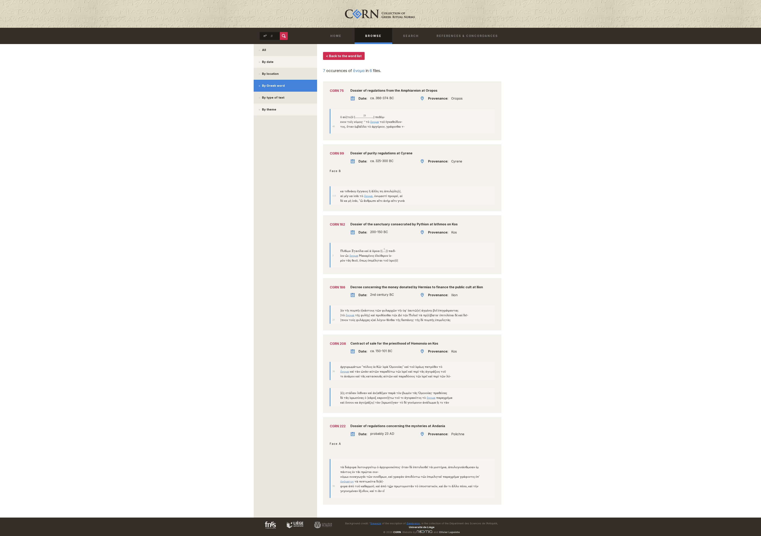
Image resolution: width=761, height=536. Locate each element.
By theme (269, 109)
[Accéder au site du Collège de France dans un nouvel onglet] (321, 529)
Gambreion (413, 523)
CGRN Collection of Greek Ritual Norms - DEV (380, 14)
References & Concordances (467, 35)
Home (335, 35)
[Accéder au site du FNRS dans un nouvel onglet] (266, 529)
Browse (373, 35)
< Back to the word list (344, 56)
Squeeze (375, 523)
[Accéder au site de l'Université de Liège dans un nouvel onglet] (293, 529)
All (264, 50)
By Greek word (273, 85)
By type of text (273, 97)
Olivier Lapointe (449, 532)
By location (270, 74)
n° (265, 35)
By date (267, 62)
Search (411, 35)
